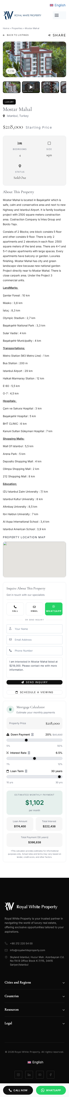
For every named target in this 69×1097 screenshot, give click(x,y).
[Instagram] (18, 1075)
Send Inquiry (37, 682)
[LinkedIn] (29, 1075)
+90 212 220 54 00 (21, 943)
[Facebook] (50, 1075)
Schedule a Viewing (37, 692)
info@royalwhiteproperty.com (27, 950)
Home (6, 28)
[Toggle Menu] (59, 15)
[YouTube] (40, 1075)
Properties (17, 28)
